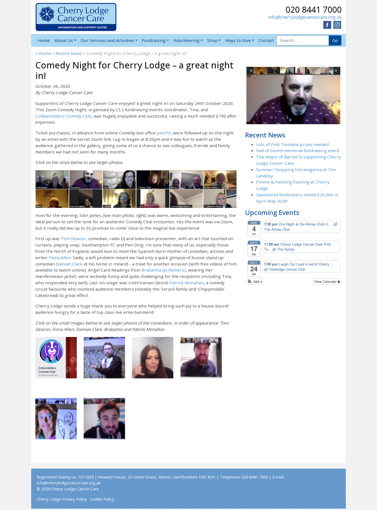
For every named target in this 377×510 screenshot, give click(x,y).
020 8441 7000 (314, 9)
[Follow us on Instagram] (337, 24)
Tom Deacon (73, 238)
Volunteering (186, 40)
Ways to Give (238, 40)
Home (44, 40)
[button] (254, 281)
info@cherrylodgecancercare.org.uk (305, 17)
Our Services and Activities (107, 40)
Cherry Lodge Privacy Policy (62, 499)
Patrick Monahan (186, 282)
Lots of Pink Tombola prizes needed (292, 144)
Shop (212, 40)
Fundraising (154, 40)
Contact (266, 40)
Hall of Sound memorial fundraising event (297, 150)
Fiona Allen (60, 257)
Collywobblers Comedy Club (63, 116)
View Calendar (325, 281)
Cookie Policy (102, 499)
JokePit (164, 133)
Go (335, 40)
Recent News (68, 53)
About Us (63, 40)
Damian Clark (69, 264)
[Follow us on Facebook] (327, 24)
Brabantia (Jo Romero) (164, 270)
